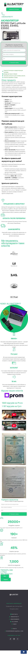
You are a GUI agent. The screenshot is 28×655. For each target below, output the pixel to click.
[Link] (10, 638)
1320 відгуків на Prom (12, 403)
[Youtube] (14, 638)
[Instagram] (17, 638)
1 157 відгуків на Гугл (11, 406)
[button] (14, 9)
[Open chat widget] (24, 652)
